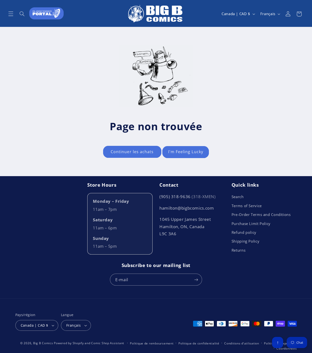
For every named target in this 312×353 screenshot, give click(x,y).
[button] (10, 14)
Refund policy (244, 232)
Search (238, 196)
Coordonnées (286, 348)
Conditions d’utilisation (241, 343)
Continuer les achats (132, 151)
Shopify (78, 343)
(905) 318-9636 (187, 196)
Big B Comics (43, 343)
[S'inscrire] (196, 280)
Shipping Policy (245, 241)
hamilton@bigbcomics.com (186, 208)
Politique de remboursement (151, 343)
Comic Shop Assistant (107, 343)
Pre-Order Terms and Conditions (261, 214)
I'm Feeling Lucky (185, 151)
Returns (238, 250)
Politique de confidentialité (198, 343)
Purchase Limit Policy (251, 223)
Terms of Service (247, 205)
